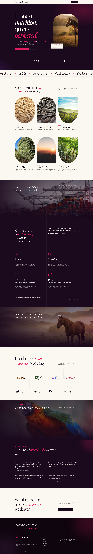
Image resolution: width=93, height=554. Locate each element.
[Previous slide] (77, 211)
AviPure (72, 551)
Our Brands (44, 543)
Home (43, 539)
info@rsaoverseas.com (64, 544)
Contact (44, 545)
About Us (44, 541)
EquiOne (66, 551)
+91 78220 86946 (63, 542)
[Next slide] (77, 214)
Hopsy (69, 551)
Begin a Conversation (65, 509)
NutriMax (76, 551)
